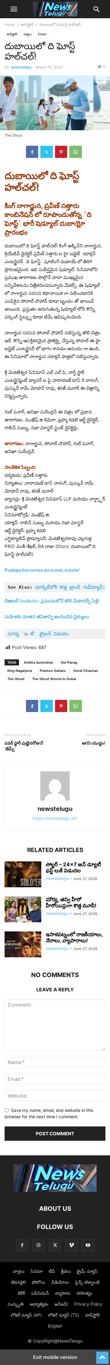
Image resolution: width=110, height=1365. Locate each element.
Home (10, 24)
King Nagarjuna (19, 671)
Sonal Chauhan (85, 671)
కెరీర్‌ (21, 1293)
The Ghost (15, 679)
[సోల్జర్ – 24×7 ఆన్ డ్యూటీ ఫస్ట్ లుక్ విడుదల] (23, 875)
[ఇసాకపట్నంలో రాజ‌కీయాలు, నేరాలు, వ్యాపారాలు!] (23, 945)
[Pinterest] (61, 152)
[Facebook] (32, 152)
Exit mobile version (55, 1357)
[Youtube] (88, 1245)
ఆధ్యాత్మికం (39, 1304)
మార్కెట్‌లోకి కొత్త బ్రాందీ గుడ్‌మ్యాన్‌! (70, 587)
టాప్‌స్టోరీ (27, 24)
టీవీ (52, 1271)
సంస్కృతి (16, 1304)
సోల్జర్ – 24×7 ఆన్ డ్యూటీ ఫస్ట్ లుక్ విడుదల (73, 867)
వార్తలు (27, 34)
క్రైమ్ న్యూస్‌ (87, 1271)
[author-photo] (55, 800)
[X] (46, 152)
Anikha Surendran (38, 662)
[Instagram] (38, 1245)
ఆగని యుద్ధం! (93, 742)
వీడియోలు (60, 1282)
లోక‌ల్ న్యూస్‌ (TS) (63, 1315)
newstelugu (21, 67)
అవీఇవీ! (61, 1304)
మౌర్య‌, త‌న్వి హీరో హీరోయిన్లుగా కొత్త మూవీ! (71, 902)
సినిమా (42, 34)
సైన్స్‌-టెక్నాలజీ (87, 1282)
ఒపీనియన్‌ (40, 1293)
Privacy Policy (88, 1304)
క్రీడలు (66, 1271)
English (55, 1325)
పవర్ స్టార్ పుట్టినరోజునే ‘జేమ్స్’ (24, 745)
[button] (14, 9)
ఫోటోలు (38, 1282)
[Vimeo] (71, 1245)
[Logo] (55, 1190)
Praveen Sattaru (53, 671)
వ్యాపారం (62, 1293)
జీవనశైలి (18, 1282)
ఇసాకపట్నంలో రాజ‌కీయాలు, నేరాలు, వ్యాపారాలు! (74, 937)
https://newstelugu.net (55, 818)
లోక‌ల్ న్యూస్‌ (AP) (26, 1315)
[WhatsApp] (75, 152)
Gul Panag (69, 662)
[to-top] (102, 1355)
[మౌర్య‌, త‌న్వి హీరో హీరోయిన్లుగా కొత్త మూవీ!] (23, 910)
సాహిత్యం (84, 1293)
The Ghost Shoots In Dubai (54, 679)
